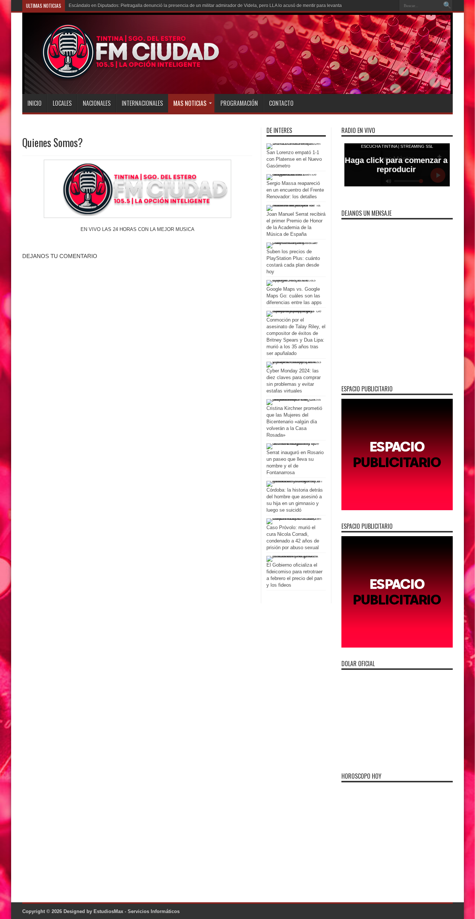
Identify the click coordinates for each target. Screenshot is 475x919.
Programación (239, 103)
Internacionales (142, 103)
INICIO (34, 103)
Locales (62, 103)
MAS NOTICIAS (189, 103)
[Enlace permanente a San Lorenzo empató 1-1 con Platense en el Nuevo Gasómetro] (294, 143)
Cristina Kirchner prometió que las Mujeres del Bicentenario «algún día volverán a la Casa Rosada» (294, 421)
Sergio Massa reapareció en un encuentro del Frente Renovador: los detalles (295, 189)
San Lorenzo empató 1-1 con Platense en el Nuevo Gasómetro (294, 159)
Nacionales (97, 103)
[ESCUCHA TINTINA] (122, 75)
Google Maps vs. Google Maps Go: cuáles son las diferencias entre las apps (294, 295)
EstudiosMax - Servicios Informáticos (137, 911)
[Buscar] (447, 5)
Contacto (281, 103)
